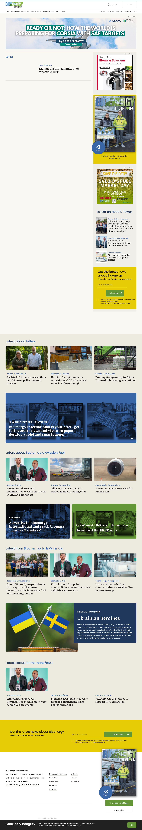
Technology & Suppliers (20, 11)
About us (53, 785)
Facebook (75, 782)
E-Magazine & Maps (119, 803)
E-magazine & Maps (107, 11)
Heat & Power (36, 11)
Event (134, 11)
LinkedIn (74, 774)
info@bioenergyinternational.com (22, 784)
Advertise (128, 11)
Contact (53, 789)
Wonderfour (55, 818)
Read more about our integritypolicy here (115, 303)
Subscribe (119, 11)
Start (7, 11)
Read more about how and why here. (65, 826)
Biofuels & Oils (48, 11)
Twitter (74, 778)
